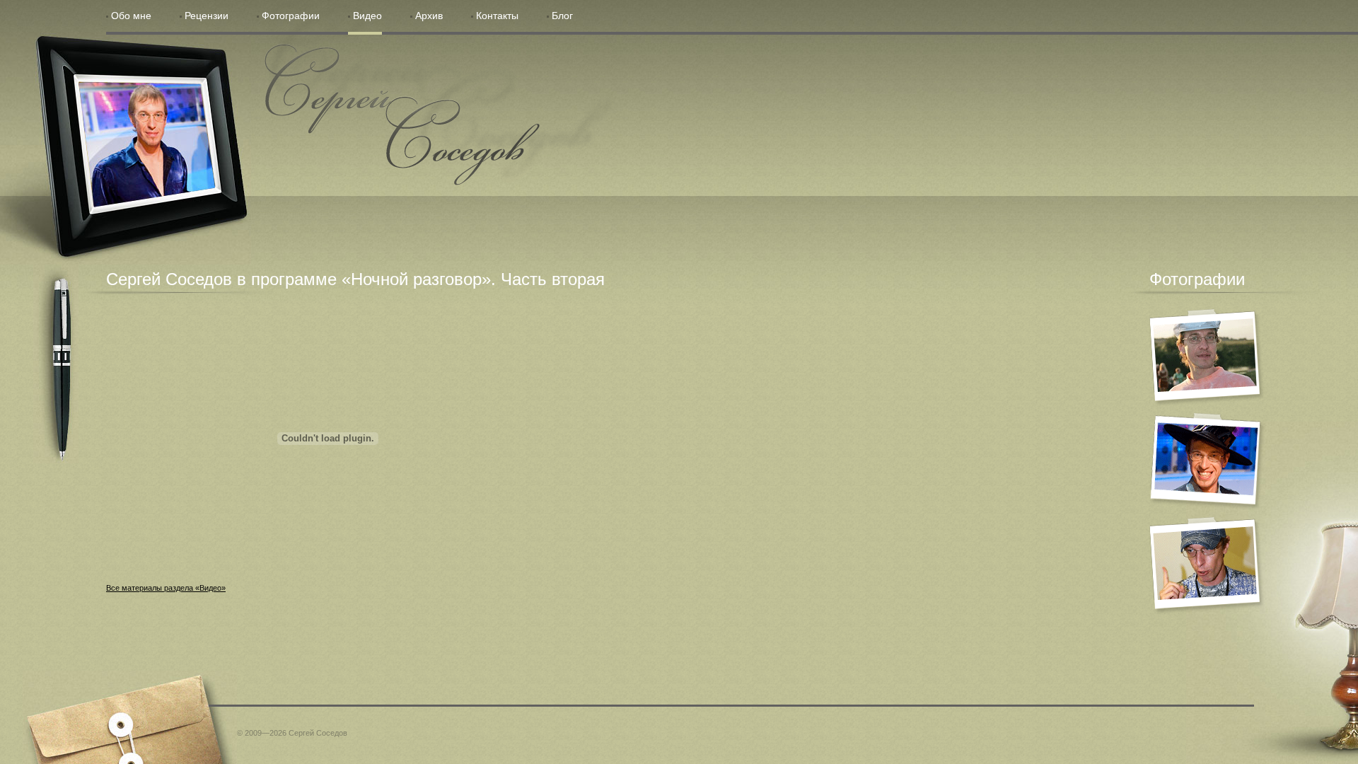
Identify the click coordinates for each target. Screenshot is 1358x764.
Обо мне (131, 15)
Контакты (497, 15)
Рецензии (206, 15)
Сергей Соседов (402, 114)
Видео (367, 15)
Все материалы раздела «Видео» (166, 588)
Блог (562, 15)
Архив (429, 15)
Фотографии (291, 15)
